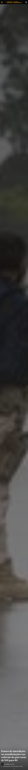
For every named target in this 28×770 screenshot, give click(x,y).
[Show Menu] (1, 2)
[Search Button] (26, 2)
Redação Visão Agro (10, 764)
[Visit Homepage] (14, 2)
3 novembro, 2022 (6, 766)
